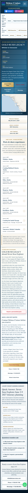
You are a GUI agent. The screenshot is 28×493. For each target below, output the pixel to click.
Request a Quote (20, 84)
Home (9, 20)
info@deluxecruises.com (14, 478)
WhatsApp (20, 90)
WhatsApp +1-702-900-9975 (14, 373)
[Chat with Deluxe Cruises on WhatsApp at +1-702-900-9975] (25, 484)
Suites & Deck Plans (7, 84)
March (25, 35)
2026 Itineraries (12, 30)
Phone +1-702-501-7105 (14, 369)
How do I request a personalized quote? (13, 455)
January (12, 35)
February (19, 35)
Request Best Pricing (14, 364)
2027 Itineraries (22, 30)
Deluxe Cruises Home (14, 377)
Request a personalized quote (14, 311)
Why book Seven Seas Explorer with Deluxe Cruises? (14, 442)
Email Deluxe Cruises (7, 90)
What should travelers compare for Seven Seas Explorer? (14, 449)
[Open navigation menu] (24, 4)
